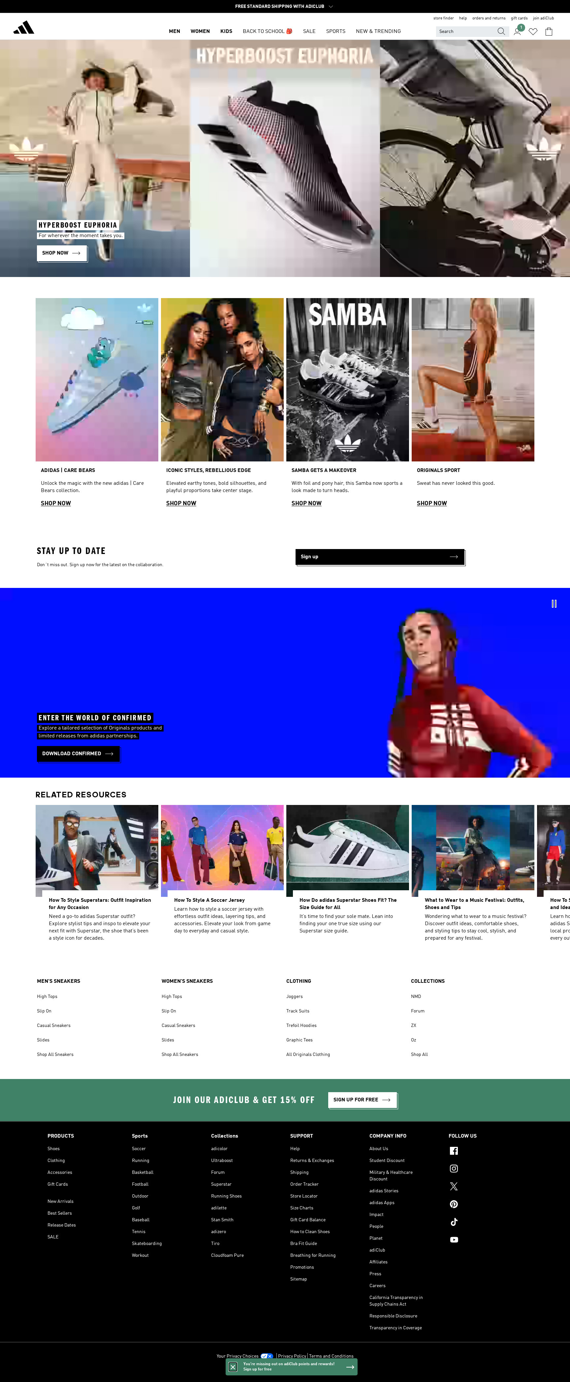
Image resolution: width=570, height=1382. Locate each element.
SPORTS (335, 31)
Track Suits (297, 1011)
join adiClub (543, 18)
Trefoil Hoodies (301, 1025)
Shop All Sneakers (55, 1054)
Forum (418, 1011)
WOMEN (200, 31)
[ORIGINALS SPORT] (473, 405)
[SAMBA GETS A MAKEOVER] (347, 405)
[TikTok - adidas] (485, 1223)
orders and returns (489, 18)
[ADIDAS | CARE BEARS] (97, 405)
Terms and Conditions (331, 1356)
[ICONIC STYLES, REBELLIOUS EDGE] (222, 405)
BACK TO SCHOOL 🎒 (268, 31)
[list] (285, 405)
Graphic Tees (299, 1040)
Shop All (419, 1054)
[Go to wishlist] (533, 32)
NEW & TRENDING (378, 31)
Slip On (44, 1011)
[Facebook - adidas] (485, 1152)
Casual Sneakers (54, 1025)
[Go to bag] (549, 32)
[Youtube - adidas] (485, 1241)
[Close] (233, 1367)
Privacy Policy (292, 1356)
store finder (443, 18)
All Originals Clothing (308, 1054)
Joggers (294, 996)
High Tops (47, 996)
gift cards (519, 18)
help (463, 18)
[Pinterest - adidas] (485, 1205)
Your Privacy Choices (238, 1356)
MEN (174, 31)
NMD (416, 996)
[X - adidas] (485, 1187)
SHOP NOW (56, 504)
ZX (413, 1025)
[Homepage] (23, 28)
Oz (413, 1040)
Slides (43, 1040)
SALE (309, 31)
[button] (380, 557)
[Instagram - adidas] (485, 1169)
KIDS (226, 31)
